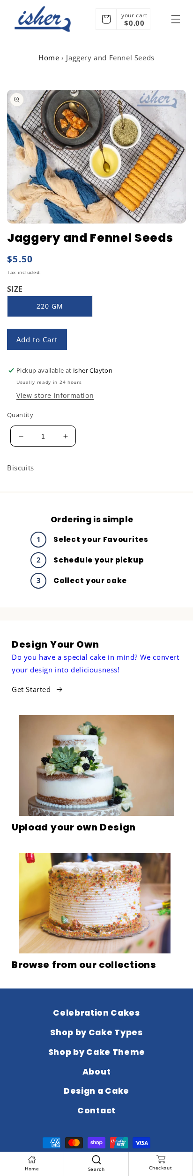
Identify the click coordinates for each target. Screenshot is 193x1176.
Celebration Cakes (96, 1012)
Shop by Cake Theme (96, 1052)
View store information (55, 395)
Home (48, 57)
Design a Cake (96, 1091)
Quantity (20, 415)
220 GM (50, 306)
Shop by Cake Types (96, 1032)
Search (96, 1169)
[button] (175, 19)
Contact (96, 1110)
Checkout (160, 1167)
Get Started (31, 689)
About (96, 1071)
